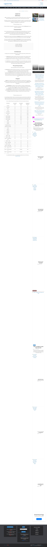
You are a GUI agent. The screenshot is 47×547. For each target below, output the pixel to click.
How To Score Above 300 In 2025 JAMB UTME (41, 432)
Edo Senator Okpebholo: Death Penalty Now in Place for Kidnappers (35, 66)
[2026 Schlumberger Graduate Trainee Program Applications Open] (38, 119)
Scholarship (19, 7)
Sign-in (8, 7)
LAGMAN (10, 530)
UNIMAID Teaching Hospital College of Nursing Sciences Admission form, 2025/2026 (24, 538)
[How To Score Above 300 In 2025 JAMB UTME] (35, 433)
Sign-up (11, 7)
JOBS (13, 7)
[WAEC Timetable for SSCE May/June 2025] (38, 318)
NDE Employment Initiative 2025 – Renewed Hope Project (41, 157)
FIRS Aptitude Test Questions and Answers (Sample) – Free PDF (39, 76)
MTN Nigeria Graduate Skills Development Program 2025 (40, 262)
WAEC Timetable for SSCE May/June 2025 (38, 347)
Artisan (33, 7)
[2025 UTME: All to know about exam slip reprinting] (35, 380)
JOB (33, 121)
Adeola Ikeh (23, 536)
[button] (26, 7)
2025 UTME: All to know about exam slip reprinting (41, 379)
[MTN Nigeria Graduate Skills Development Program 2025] (35, 263)
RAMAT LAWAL (37, 110)
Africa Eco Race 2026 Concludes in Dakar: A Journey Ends (12, 0)
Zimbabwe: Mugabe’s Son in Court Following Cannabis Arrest (35, 14)
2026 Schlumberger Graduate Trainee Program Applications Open (38, 124)
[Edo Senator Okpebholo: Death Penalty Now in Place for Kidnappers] (35, 20)
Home (5, 7)
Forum (16, 7)
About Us (37, 530)
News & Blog (24, 7)
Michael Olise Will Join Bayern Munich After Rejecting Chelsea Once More (39, 111)
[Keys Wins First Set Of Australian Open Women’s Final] (41, 44)
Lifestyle (29, 7)
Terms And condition (37, 527)
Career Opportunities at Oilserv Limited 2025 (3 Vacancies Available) (40, 210)
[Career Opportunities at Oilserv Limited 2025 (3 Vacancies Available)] (35, 210)
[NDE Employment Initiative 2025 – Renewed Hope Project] (35, 158)
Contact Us (37, 7)
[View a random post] (42, 8)
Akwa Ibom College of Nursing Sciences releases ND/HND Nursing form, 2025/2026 (24, 535)
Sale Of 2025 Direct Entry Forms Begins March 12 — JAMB (41, 485)
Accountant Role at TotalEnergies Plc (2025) (41, 15)
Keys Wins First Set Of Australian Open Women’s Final (41, 66)
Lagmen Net (8, 4)
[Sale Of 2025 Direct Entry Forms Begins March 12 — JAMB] (35, 485)
